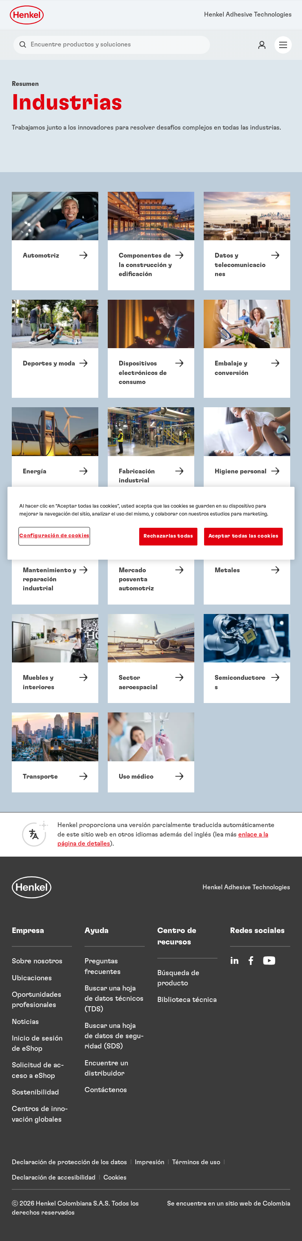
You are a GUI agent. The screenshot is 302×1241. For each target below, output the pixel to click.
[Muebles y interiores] (55, 658)
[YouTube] (269, 960)
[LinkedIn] (234, 960)
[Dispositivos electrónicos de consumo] (151, 349)
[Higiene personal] (247, 451)
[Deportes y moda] (55, 349)
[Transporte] (55, 752)
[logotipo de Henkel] (27, 15)
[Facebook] (251, 960)
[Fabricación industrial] (151, 451)
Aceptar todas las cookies (243, 536)
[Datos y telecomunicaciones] (247, 241)
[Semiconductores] (247, 658)
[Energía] (55, 451)
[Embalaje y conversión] (247, 349)
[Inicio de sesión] (262, 45)
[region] (151, 523)
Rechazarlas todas (168, 536)
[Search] (24, 45)
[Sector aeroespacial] (151, 658)
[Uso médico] (151, 752)
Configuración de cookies (54, 535)
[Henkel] (32, 887)
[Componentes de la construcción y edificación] (151, 241)
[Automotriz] (55, 241)
